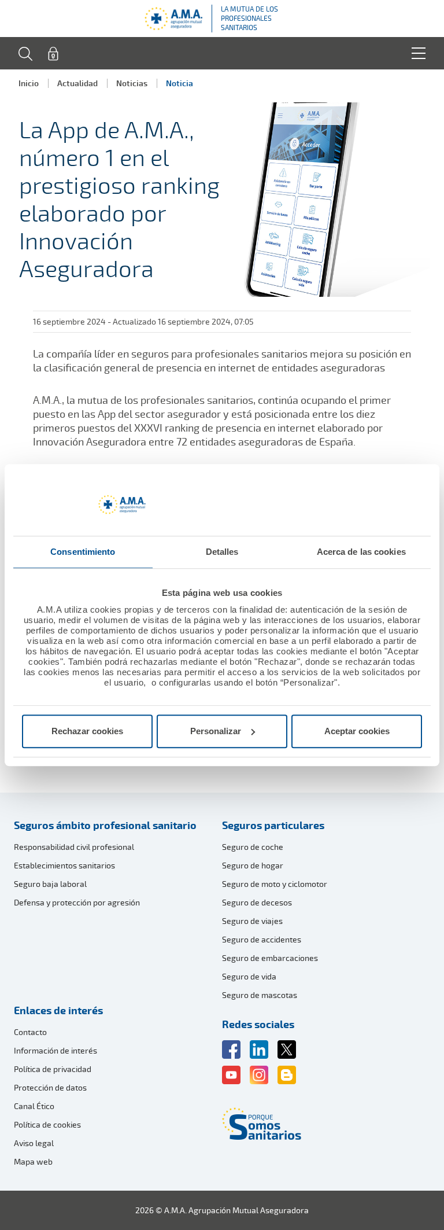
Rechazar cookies (87, 731)
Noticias (131, 83)
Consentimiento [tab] (82, 552)
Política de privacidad (52, 1068)
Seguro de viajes (252, 920)
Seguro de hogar (252, 865)
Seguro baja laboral (50, 883)
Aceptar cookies (357, 731)
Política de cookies (47, 1124)
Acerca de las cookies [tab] (361, 552)
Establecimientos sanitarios (64, 865)
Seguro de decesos (257, 902)
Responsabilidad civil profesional (74, 846)
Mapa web (33, 1161)
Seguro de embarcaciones (270, 957)
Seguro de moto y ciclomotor (274, 883)
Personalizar (215, 731)
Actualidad (77, 83)
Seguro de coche (252, 846)
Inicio (28, 83)
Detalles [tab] (222, 552)
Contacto (30, 1031)
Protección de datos (50, 1087)
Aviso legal (34, 1142)
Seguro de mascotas (259, 994)
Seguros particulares (273, 825)
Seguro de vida (249, 976)
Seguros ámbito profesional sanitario (105, 825)
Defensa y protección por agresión (77, 902)
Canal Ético (34, 1105)
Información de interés (55, 1050)
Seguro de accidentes (261, 939)
